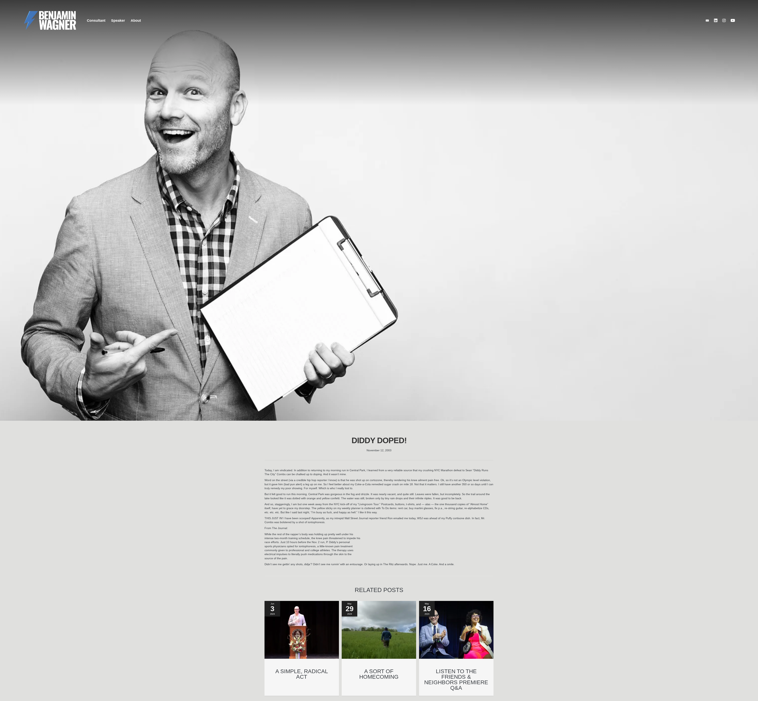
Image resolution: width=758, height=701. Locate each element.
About (136, 21)
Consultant (96, 21)
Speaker (118, 21)
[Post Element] (302, 648)
